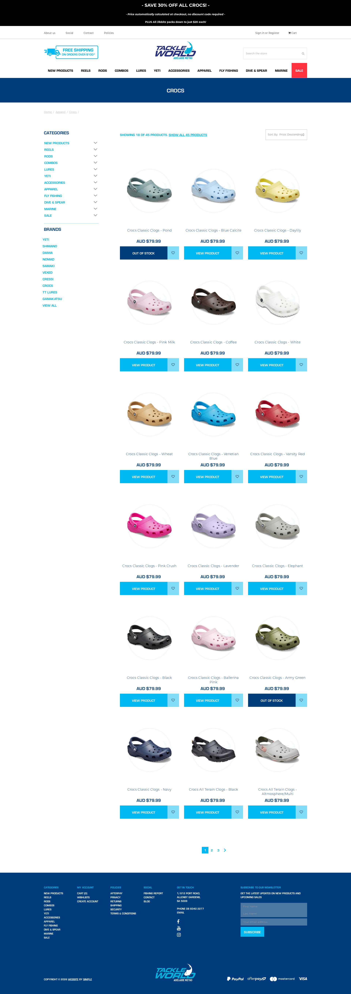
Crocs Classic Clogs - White (278, 342)
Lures (141, 70)
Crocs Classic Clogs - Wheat (149, 454)
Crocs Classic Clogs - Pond (149, 230)
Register (274, 33)
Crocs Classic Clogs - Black (149, 678)
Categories (51, 887)
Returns (115, 901)
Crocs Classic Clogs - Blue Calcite (214, 230)
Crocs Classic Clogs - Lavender (213, 566)
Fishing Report (153, 893)
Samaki (48, 265)
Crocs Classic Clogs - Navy (149, 790)
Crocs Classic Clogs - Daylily (277, 230)
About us (49, 33)
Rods (102, 70)
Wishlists (83, 897)
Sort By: (273, 134)
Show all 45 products (188, 134)
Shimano (50, 246)
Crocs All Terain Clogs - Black (213, 790)
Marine (281, 70)
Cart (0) (82, 893)
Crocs (73, 112)
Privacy (115, 897)
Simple (87, 979)
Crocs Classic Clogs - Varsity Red (277, 454)
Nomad (48, 259)
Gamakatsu (52, 298)
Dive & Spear (256, 70)
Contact (89, 33)
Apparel (204, 70)
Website (73, 979)
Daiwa (48, 252)
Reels (85, 70)
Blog (147, 901)
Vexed (47, 272)
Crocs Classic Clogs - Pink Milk (149, 342)
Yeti (157, 70)
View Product (207, 253)
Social (69, 33)
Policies (109, 33)
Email (180, 912)
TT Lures (50, 292)
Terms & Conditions (123, 913)
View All (50, 305)
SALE (299, 70)
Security (116, 909)
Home (48, 112)
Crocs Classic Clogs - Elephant (277, 566)
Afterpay (116, 893)
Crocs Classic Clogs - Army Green (277, 678)
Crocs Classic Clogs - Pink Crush (149, 566)
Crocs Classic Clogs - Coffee (213, 342)
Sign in (259, 33)
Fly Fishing (228, 70)
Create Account (87, 901)
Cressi (48, 279)
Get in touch (185, 887)
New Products (60, 70)
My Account (85, 887)
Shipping (116, 905)
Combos (121, 70)
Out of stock (144, 253)
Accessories (179, 70)
